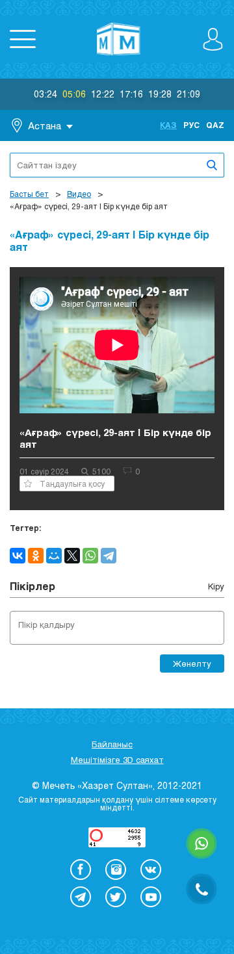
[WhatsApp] (90, 555)
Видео (79, 193)
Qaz (215, 124)
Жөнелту (192, 663)
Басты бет (29, 193)
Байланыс (112, 744)
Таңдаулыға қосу (72, 483)
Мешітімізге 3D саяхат (117, 759)
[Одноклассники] (36, 555)
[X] (72, 555)
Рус (191, 124)
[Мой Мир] (54, 555)
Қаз (168, 124)
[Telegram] (108, 555)
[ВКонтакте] (17, 555)
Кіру (216, 586)
